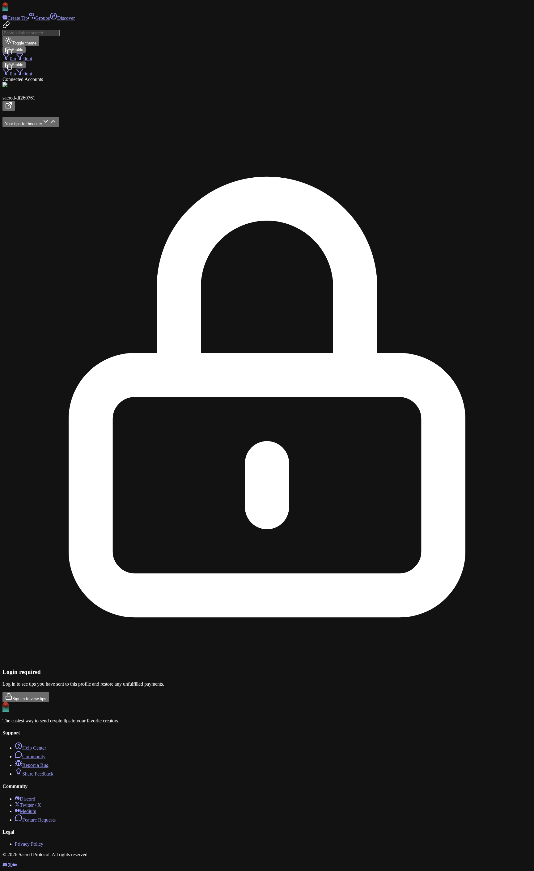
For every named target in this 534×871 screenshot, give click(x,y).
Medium (28, 811)
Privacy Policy (29, 844)
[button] (267, 96)
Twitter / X (30, 805)
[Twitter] (9, 865)
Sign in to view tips (29, 698)
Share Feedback (37, 773)
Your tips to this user (23, 123)
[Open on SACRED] (8, 106)
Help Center (34, 747)
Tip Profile (14, 49)
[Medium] (14, 865)
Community (33, 756)
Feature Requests (39, 819)
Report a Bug (35, 765)
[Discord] (4, 865)
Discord (27, 798)
